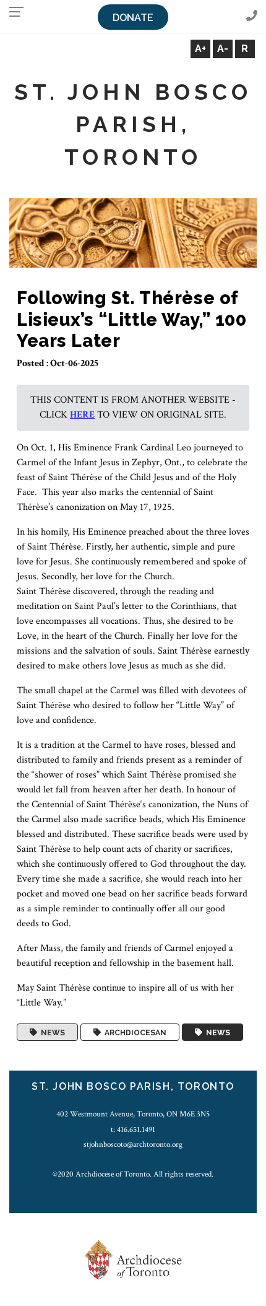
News (51, 1032)
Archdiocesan (133, 1032)
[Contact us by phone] (252, 16)
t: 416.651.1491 (133, 1129)
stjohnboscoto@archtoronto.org (133, 1144)
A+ (200, 49)
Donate (133, 18)
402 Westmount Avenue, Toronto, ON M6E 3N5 (133, 1114)
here (82, 414)
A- (222, 49)
